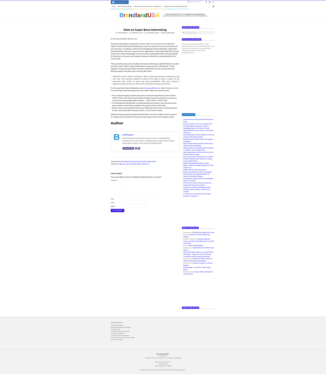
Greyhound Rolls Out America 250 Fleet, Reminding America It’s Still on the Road (198, 241)
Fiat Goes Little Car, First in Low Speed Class (197, 124)
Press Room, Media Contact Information (123, 337)
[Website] (139, 148)
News (157, 33)
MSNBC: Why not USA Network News (195, 170)
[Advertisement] (194, 83)
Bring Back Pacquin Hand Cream (203, 232)
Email (112, 202)
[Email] (136, 148)
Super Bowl (171, 33)
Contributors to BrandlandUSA (120, 335)
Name (112, 199)
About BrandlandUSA (117, 325)
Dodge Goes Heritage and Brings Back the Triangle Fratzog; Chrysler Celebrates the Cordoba (197, 189)
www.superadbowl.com (151, 88)
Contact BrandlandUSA (195, 245)
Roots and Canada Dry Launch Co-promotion (197, 172)
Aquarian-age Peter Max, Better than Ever (134, 164)
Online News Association (176, 370)
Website (113, 206)
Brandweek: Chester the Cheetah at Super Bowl (139, 161)
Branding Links (115, 329)
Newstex (154, 370)
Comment (114, 180)
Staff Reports (123, 33)
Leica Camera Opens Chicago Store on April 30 (198, 157)
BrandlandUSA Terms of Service (120, 331)
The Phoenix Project (117, 339)
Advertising (151, 33)
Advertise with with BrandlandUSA (121, 327)
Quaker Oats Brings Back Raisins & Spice (196, 163)
